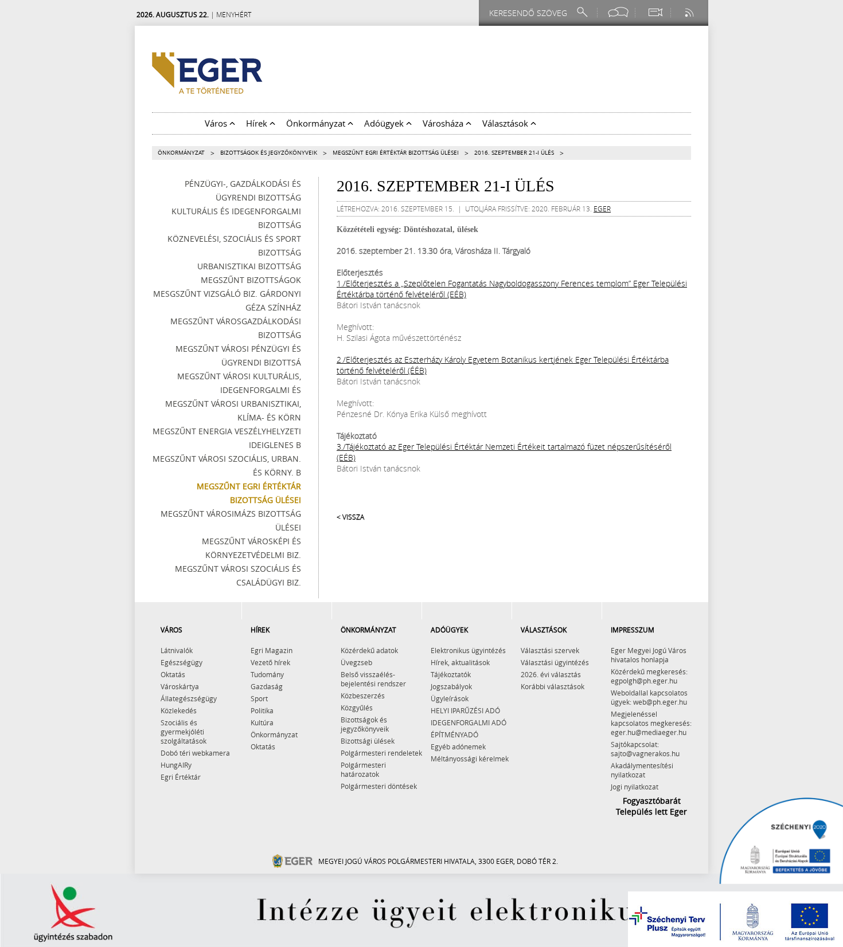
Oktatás (173, 674)
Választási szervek (550, 650)
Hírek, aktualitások (460, 662)
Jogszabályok (451, 686)
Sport (259, 698)
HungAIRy (176, 764)
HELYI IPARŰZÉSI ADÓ (465, 710)
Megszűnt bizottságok (251, 279)
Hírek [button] (258, 123)
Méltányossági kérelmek (470, 758)
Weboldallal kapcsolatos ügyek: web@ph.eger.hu (649, 697)
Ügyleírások (450, 698)
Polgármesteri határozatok (363, 769)
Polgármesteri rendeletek (381, 752)
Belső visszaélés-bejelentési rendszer (373, 679)
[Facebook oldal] (618, 12)
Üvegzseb (356, 662)
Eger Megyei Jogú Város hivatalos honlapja (648, 655)
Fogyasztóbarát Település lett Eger (651, 806)
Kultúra (262, 722)
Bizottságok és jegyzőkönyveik (268, 152)
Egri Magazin (271, 650)
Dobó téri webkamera (195, 752)
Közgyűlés (357, 707)
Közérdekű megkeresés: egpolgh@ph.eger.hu (649, 676)
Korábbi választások (552, 686)
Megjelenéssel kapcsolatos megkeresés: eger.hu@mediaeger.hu (651, 723)
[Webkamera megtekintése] (655, 12)
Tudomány (267, 674)
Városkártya (180, 686)
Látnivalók (177, 650)
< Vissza (350, 516)
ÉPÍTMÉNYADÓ (454, 734)
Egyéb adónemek (458, 746)
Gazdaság (267, 686)
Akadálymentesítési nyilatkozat (642, 770)
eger (602, 208)
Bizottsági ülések (368, 740)
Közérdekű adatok (369, 650)
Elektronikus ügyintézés (468, 650)
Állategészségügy (189, 698)
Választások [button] (506, 123)
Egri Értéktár (181, 776)
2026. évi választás (551, 674)
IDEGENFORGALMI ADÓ (468, 722)
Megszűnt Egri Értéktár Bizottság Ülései (396, 152)
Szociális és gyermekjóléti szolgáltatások (183, 731)
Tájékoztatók (451, 674)
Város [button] (217, 123)
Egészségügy (181, 662)
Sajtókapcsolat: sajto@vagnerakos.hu (645, 749)
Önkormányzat (181, 152)
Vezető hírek (270, 662)
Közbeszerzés (363, 695)
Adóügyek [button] (385, 123)
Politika (262, 710)
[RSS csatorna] (690, 12)
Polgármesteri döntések (379, 786)
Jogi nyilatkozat (634, 786)
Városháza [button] (444, 123)
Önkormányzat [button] (317, 123)
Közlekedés (179, 710)
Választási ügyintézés (555, 662)
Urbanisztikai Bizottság (249, 266)
